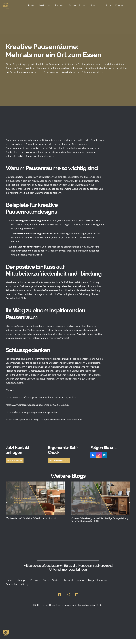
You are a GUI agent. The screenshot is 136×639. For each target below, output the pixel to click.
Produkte (35, 580)
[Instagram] (99, 455)
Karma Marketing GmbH (90, 604)
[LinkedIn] (104, 455)
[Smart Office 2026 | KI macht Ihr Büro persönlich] (100, 498)
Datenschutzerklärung (17, 584)
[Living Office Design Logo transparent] (10, 5)
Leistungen (21, 580)
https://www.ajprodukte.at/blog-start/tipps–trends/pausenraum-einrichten (44, 419)
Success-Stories (51, 580)
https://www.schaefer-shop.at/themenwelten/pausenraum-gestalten (41, 397)
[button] (6, 633)
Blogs (91, 580)
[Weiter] (130, 503)
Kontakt (81, 580)
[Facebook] (93, 455)
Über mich (68, 580)
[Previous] (6, 503)
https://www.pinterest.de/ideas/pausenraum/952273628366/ (37, 404)
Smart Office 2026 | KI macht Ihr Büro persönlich (95, 518)
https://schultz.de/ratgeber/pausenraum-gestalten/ (32, 412)
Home (9, 580)
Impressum (103, 580)
